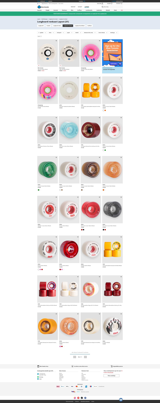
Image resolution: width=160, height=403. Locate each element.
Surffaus (79, 10)
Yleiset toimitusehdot (69, 401)
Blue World (61, 3)
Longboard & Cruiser (53, 19)
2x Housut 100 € (71, 13)
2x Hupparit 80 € (86, 13)
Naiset (80, 7)
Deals (115, 10)
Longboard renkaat (63, 19)
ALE (122, 10)
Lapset (87, 7)
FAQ (82, 373)
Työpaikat (61, 375)
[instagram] (75, 398)
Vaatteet (39, 10)
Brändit (108, 10)
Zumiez (60, 380)
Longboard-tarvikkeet (79, 25)
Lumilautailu (89, 10)
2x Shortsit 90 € (79, 13)
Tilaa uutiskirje (111, 375)
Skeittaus (64, 10)
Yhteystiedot (84, 374)
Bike (72, 10)
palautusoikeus (117, 1)
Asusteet (56, 10)
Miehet (73, 7)
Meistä (60, 373)
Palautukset (84, 377)
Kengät (47, 10)
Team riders (61, 376)
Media (60, 378)
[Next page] (85, 357)
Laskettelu (99, 10)
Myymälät (61, 374)
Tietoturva (77, 401)
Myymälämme (45, 3)
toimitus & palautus (44, 1)
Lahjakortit (83, 378)
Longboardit (41, 25)
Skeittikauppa (44, 19)
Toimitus (83, 376)
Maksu (83, 375)
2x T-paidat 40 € (94, 13)
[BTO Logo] (51, 6)
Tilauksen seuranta (85, 380)
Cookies (92, 401)
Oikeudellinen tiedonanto (85, 401)
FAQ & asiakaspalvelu (53, 3)
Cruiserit (48, 25)
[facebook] (85, 398)
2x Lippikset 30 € (103, 13)
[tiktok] (82, 398)
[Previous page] (74, 357)
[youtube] (78, 398)
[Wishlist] (57, 40)
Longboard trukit (57, 25)
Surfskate (90, 25)
